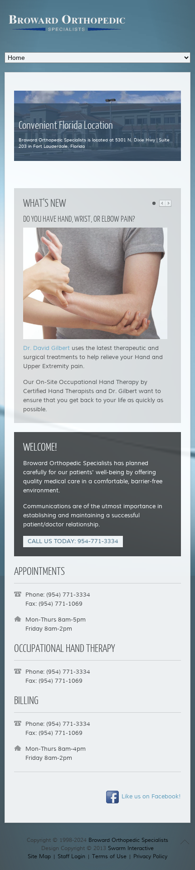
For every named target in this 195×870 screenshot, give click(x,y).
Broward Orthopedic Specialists (128, 840)
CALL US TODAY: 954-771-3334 (73, 541)
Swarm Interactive (131, 848)
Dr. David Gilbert (46, 348)
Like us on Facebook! (150, 796)
